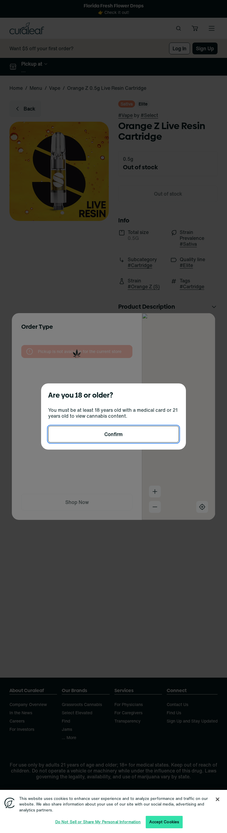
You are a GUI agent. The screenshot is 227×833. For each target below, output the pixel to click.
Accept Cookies (164, 822)
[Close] (217, 799)
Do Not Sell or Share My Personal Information (98, 822)
